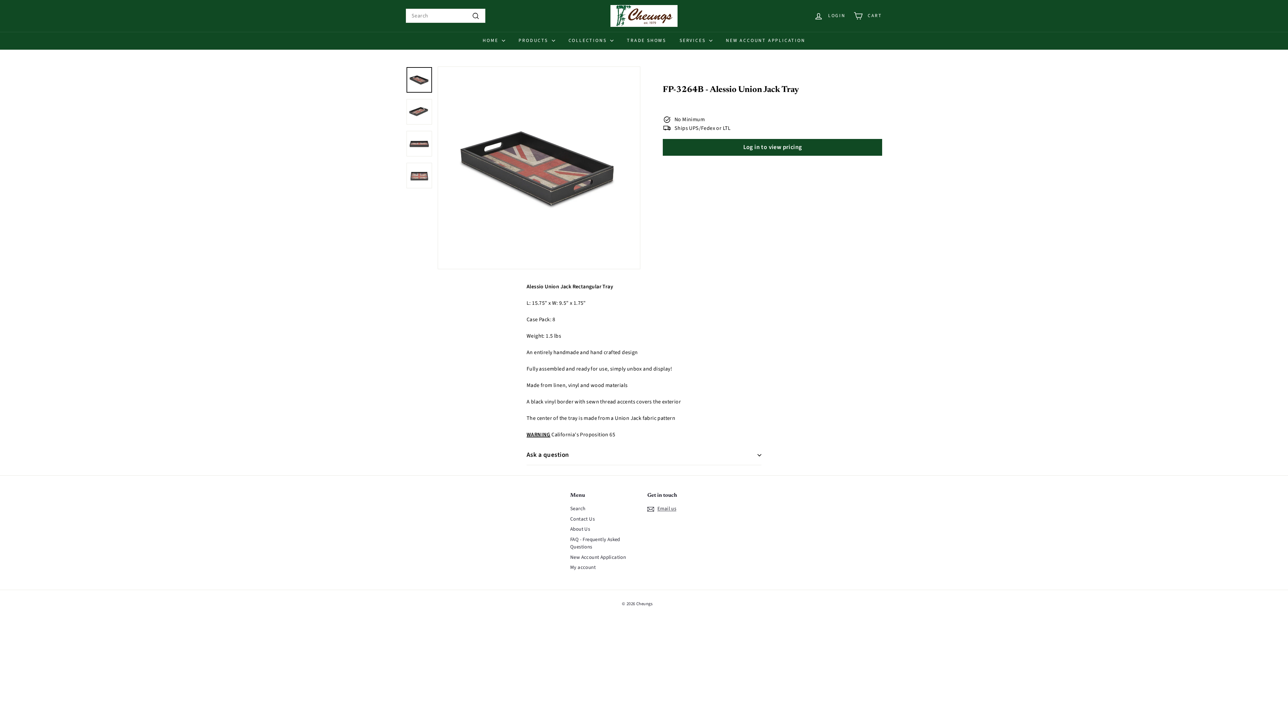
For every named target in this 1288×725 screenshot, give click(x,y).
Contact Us (582, 519)
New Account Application (765, 40)
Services (693, 40)
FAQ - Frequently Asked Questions (595, 543)
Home (491, 40)
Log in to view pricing (772, 147)
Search (577, 508)
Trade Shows (646, 40)
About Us (580, 529)
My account (583, 567)
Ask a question (548, 455)
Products (534, 40)
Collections (589, 40)
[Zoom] (539, 168)
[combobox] (445, 16)
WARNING (538, 434)
